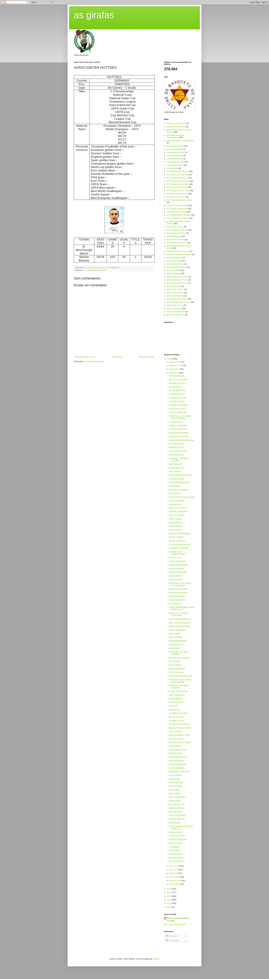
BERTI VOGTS (175, 472)
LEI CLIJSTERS (175, 732)
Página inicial (117, 357)
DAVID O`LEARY (176, 843)
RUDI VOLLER (175, 422)
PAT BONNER (175, 823)
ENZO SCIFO (174, 710)
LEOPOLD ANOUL (176, 768)
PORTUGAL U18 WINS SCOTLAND (178, 614)
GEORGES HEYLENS (178, 757)
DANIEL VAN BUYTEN (178, 691)
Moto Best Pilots (173, 270)
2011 (169, 900)
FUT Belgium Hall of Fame (177, 171)
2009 (169, 907)
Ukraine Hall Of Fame (175, 312)
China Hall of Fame (174, 159)
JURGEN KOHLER (177, 401)
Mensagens (173, 936)
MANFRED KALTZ (176, 447)
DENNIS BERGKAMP (178, 572)
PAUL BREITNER (176, 444)
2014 (169, 889)
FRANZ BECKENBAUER (179, 482)
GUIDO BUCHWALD (177, 409)
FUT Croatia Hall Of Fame (177, 178)
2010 (169, 903)
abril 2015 (173, 873)
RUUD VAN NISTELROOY (180, 545)
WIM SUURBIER (176, 637)
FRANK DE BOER (176, 569)
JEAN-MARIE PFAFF (177, 750)
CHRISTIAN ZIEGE (177, 394)
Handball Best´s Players (176, 243)
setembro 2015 (175, 365)
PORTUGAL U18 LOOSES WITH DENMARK (180, 417)
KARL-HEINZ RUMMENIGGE (181, 440)
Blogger (156, 959)
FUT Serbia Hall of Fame (176, 209)
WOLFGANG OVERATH (179, 490)
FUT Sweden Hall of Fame (177, 218)
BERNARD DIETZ (176, 455)
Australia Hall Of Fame (175, 127)
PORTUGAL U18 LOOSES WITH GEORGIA (180, 584)
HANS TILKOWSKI (176, 501)
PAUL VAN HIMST (176, 761)
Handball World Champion (177, 251)
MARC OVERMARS (177, 561)
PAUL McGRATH (176, 812)
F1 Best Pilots (172, 168)
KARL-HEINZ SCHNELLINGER (182, 497)
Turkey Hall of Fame (174, 305)
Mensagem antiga (146, 357)
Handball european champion (179, 254)
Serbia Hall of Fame (174, 293)
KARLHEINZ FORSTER (179, 436)
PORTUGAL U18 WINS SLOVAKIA (178, 687)
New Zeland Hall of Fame (177, 280)
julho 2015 (174, 373)
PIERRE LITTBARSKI (178, 426)
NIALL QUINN (175, 801)
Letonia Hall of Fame (175, 264)
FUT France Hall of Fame (177, 187)
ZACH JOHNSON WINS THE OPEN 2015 (181, 827)
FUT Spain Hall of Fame (176, 212)
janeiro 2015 (174, 884)
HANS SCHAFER (176, 515)
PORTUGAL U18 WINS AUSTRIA (178, 459)
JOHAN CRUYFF (176, 645)
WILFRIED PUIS (175, 753)
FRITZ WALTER (175, 530)
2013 (169, 892)
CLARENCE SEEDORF (179, 548)
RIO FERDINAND (176, 861)
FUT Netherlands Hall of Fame (94, 270)
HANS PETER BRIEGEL (179, 433)
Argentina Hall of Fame (176, 123)
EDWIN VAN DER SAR (178, 565)
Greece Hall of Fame (175, 239)
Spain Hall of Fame (174, 296)
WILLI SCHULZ (175, 493)
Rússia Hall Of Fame (175, 289)
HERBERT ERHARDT (178, 512)
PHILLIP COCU (175, 558)
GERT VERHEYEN (177, 695)
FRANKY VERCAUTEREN (180, 742)
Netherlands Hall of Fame (177, 277)
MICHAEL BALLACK (177, 383)
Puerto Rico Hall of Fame (177, 283)
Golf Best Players (173, 236)
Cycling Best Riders (174, 165)
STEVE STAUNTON (177, 797)
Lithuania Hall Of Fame (176, 267)
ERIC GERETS (175, 746)
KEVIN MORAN (175, 832)
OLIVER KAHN (175, 387)
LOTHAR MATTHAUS (178, 429)
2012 (169, 896)
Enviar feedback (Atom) (94, 361)
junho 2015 (174, 866)
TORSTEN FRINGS (177, 376)
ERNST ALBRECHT (177, 541)
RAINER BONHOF (176, 468)
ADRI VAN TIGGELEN (178, 593)
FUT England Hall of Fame (177, 184)
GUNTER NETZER (177, 479)
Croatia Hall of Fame (175, 162)
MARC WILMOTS (176, 702)
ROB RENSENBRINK (178, 641)
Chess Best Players (174, 155)
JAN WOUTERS (175, 580)
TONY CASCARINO (177, 815)
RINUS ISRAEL (175, 665)
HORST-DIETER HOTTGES (180, 475)
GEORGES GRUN (176, 721)
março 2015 (174, 877)
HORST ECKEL (175, 519)
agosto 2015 (174, 369)
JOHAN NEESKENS (177, 630)
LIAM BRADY (174, 847)
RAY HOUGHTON (176, 804)
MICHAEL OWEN (176, 858)
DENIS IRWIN (174, 794)
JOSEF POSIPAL (176, 526)
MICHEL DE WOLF (177, 717)
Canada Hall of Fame (175, 152)
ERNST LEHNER (176, 537)
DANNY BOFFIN (176, 699)
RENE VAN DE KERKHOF (180, 626)
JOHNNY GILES (175, 854)
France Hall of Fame (175, 227)
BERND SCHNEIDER (178, 380)
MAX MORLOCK (176, 523)
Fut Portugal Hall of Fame (177, 230)
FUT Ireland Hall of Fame (177, 194)
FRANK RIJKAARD (177, 600)
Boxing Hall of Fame (175, 146)
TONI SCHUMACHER (178, 451)
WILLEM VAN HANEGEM (179, 658)
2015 (169, 359)
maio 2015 (174, 870)
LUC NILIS (173, 706)
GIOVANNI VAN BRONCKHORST (177, 553)
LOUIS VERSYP (175, 775)
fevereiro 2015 (175, 881)
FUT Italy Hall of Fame (175, 197)
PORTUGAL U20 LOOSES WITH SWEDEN (180, 681)
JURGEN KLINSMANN (178, 405)
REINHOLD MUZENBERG (180, 534)
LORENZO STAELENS (178, 713)
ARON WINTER (175, 576)
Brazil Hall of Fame (174, 149)
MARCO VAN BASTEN (178, 589)
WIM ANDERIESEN (177, 669)
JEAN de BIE (174, 779)
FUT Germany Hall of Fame (177, 191)
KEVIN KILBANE (176, 786)
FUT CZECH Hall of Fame (177, 175)
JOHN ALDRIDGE (176, 808)
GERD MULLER (175, 464)
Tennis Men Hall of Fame (176, 299)
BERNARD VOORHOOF (179, 772)
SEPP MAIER (174, 486)
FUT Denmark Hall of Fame (177, 181)
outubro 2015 (175, 362)
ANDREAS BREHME (177, 412)
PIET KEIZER (174, 661)
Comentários (173, 941)
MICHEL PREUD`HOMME (180, 728)
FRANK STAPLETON (177, 840)
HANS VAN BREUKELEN (179, 619)
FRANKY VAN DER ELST (179, 724)
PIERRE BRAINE (176, 783)
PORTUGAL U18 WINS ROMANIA (178, 653)
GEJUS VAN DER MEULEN (180, 676)
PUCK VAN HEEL (176, 672)
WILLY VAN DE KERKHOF (180, 623)
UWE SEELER (175, 504)
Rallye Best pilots (173, 286)
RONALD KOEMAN (177, 596)
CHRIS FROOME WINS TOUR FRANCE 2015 (181, 608)
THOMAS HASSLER (177, 398)
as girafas (94, 15)
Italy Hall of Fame (173, 261)
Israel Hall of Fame (174, 258)
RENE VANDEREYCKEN (179, 735)
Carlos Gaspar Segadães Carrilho (178, 919)
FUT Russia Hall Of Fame (177, 205)
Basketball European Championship (175, 136)
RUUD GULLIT (175, 604)
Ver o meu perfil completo (175, 924)
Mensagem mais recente (85, 357)
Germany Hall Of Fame (176, 233)
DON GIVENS (174, 850)
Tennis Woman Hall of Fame (178, 302)
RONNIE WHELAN (177, 819)
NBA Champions (173, 273)
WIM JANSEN (174, 634)
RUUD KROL (174, 648)
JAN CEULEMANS (177, 739)
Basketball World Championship (180, 141)
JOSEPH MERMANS (177, 764)
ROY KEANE (174, 790)
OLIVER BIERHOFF (177, 391)
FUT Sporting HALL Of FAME (178, 215)
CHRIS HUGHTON (177, 836)
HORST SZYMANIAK (177, 508)
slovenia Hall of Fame (175, 315)
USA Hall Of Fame (174, 309)
